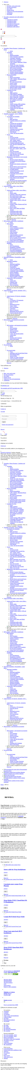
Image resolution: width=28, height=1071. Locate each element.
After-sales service (8, 1057)
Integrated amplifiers (15, 264)
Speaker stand (13, 233)
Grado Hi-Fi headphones (16, 251)
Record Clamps (14, 127)
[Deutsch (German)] (4, 33)
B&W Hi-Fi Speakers (15, 236)
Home (2, 784)
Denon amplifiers (14, 272)
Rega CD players (14, 310)
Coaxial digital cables (15, 198)
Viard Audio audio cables (16, 214)
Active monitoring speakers (16, 228)
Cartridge (6, 1013)
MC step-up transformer (16, 81)
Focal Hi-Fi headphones (16, 250)
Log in (3, 421)
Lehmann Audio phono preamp (17, 86)
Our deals (6, 1018)
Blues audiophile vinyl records (17, 147)
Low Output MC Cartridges (17, 95)
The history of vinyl (8, 1040)
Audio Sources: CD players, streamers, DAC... (15, 290)
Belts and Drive (14, 119)
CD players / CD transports (16, 300)
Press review (7, 1055)
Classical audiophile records (17, 143)
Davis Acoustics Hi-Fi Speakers (18, 237)
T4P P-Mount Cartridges (16, 94)
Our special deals (8, 344)
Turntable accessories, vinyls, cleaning (13, 113)
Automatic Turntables (15, 58)
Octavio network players (16, 312)
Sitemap (6, 1058)
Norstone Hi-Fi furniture (16, 337)
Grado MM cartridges (15, 106)
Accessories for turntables (13, 116)
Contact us (3, 409)
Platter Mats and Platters (16, 126)
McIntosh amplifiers (15, 275)
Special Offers (13, 356)
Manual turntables (14, 55)
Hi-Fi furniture (13, 283)
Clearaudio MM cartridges (16, 105)
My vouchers (7, 1030)
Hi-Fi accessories (14, 285)
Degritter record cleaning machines (18, 176)
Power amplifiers (14, 265)
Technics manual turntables (16, 72)
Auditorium (10, 13)
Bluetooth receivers (14, 304)
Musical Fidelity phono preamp (17, 87)
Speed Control (13, 83)
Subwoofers (13, 230)
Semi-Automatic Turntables (16, 56)
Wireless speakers (14, 229)
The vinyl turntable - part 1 (10, 1036)
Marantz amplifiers (14, 273)
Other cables (13, 202)
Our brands (6, 1021)
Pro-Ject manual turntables (16, 69)
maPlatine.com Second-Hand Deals (18, 353)
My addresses (7, 1028)
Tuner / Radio (13, 305)
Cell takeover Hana (11, 21)
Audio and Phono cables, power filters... (13, 186)
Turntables (9, 52)
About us (6, 2)
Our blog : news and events (13, 6)
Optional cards (13, 282)
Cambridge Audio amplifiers (17, 271)
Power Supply (13, 84)
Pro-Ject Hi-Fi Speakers (16, 239)
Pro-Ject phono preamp (15, 88)
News (11, 54)
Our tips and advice (11, 7)
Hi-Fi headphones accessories (17, 248)
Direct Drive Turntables (16, 59)
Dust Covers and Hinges (16, 125)
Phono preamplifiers (9, 1037)
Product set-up (10, 10)
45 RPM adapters (14, 169)
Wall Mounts (13, 132)
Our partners (7, 1052)
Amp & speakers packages (16, 235)
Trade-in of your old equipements (15, 11)
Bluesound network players (16, 311)
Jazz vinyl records (14, 151)
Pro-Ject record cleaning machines (18, 180)
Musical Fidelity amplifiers (16, 276)
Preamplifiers (13, 267)
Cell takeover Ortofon (12, 19)
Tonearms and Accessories (16, 129)
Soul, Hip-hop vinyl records (17, 154)
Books (11, 336)
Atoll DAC (12, 308)
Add (5, 875)
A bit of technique (8, 1043)
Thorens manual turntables (16, 73)
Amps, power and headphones (11, 1015)
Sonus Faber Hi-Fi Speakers (17, 240)
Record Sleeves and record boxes (18, 166)
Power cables (13, 207)
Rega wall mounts (14, 339)
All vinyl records (14, 137)
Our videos (9, 8)
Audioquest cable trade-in (13, 26)
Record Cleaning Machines (16, 159)
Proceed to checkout (6, 452)
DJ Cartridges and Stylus (16, 100)
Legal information (8, 1048)
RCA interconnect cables (16, 196)
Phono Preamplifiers (15, 77)
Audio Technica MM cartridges (17, 104)
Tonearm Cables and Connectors (18, 194)
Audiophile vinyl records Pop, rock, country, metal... (17, 139)
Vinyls (8, 134)
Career (5, 1054)
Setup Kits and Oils (15, 130)
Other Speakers (14, 232)
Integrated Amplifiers (12, 261)
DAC (11, 303)
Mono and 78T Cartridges (16, 98)
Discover (20, 112)
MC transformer (8, 1044)
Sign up (2, 429)
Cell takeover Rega (11, 22)
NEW (11, 51)
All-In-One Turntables (15, 61)
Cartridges (6, 1041)
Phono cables (13, 193)
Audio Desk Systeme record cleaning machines (17, 171)
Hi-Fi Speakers (13, 226)
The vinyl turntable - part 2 (10, 1035)
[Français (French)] (4, 32)
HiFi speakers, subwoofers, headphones (13, 221)
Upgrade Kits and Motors (16, 123)
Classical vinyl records (15, 152)
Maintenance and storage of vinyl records (17, 157)
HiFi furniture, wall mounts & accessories (14, 319)
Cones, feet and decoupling (16, 133)
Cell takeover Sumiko (12, 25)
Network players (14, 301)
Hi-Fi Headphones (14, 246)
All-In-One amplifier (15, 268)
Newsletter (9, 14)
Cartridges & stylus (11, 90)
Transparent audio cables (16, 212)
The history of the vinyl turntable (12, 1039)
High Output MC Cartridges (17, 97)
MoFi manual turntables (16, 68)
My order (6, 1025)
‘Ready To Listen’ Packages (17, 65)
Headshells (12, 101)
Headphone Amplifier (15, 247)
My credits (6, 1026)
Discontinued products (9, 1020)
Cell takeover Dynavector (13, 24)
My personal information (10, 1029)
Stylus (11, 102)
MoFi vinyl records (14, 155)
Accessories (7, 1014)
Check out (3, 446)
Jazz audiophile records (16, 141)
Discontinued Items (14, 354)
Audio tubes (13, 280)
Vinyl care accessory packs (16, 168)
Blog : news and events (9, 373)
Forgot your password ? (8, 424)
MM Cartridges (14, 93)
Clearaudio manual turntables (17, 66)
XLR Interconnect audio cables (17, 197)
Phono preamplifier (11, 74)
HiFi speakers (10, 223)
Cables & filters (7, 1017)
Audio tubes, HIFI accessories (14, 278)
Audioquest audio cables (16, 211)
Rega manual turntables (15, 70)
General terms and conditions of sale (13, 1050)
